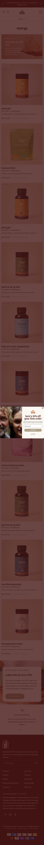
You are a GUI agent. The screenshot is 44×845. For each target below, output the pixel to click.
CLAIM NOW (33, 430)
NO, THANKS (33, 434)
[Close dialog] (43, 408)
